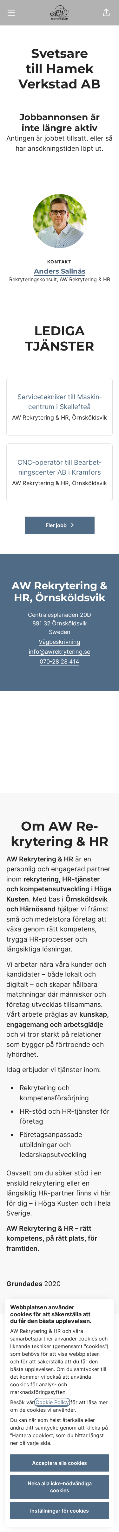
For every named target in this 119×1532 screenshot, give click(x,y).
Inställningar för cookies (59, 1511)
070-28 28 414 (59, 661)
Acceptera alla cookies (59, 1463)
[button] (106, 13)
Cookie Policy (52, 1402)
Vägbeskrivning (59, 641)
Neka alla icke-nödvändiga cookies (60, 1487)
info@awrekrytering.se (59, 651)
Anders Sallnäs (59, 271)
